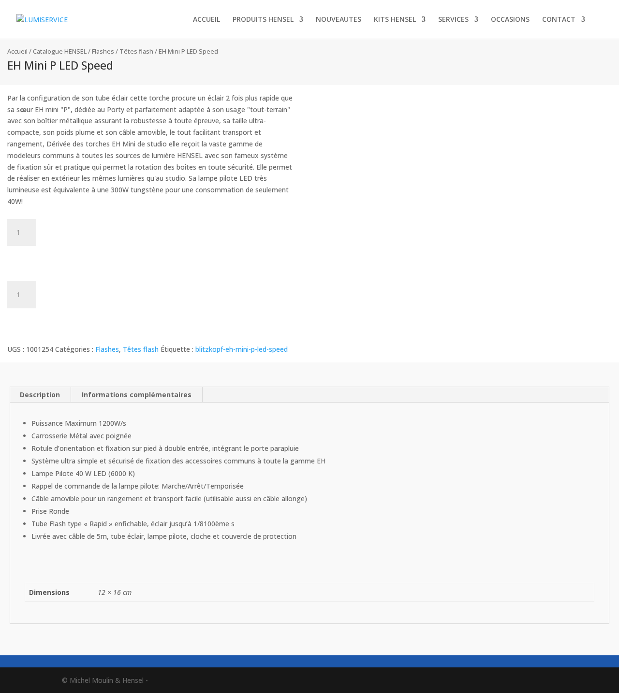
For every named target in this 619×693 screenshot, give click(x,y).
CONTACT (558, 20)
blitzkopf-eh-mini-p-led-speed (241, 349)
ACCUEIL (206, 20)
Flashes (103, 51)
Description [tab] (40, 394)
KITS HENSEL (395, 20)
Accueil (17, 51)
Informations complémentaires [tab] (137, 394)
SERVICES (453, 20)
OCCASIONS (510, 20)
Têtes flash (136, 51)
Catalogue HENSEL (60, 51)
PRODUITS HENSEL (263, 20)
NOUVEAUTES (338, 20)
